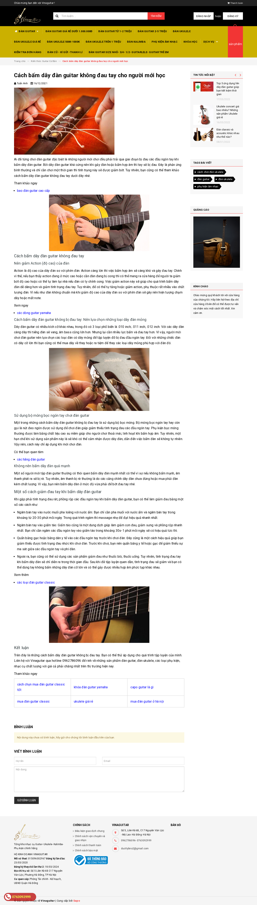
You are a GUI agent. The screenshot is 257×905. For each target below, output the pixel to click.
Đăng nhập (203, 16)
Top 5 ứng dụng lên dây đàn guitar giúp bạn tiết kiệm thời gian (227, 89)
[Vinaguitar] (40, 832)
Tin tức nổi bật (204, 74)
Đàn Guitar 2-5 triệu (152, 31)
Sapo (76, 900)
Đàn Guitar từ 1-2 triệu (115, 31)
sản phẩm (235, 44)
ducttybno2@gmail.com (135, 848)
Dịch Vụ (209, 41)
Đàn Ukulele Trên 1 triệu (103, 41)
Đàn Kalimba (136, 41)
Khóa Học (190, 41)
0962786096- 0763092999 (136, 840)
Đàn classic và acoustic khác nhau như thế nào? (227, 133)
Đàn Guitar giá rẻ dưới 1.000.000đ (69, 31)
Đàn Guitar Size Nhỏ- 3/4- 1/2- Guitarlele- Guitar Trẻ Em (129, 52)
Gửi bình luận (26, 800)
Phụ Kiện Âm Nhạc (164, 41)
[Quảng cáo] (216, 242)
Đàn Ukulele (182, 31)
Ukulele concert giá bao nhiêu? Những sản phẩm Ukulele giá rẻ (227, 112)
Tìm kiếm (156, 15)
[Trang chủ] (30, 16)
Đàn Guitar (27, 31)
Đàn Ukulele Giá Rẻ (27, 41)
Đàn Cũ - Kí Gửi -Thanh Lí (65, 52)
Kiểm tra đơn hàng (27, 52)
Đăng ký (233, 16)
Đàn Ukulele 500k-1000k (63, 41)
